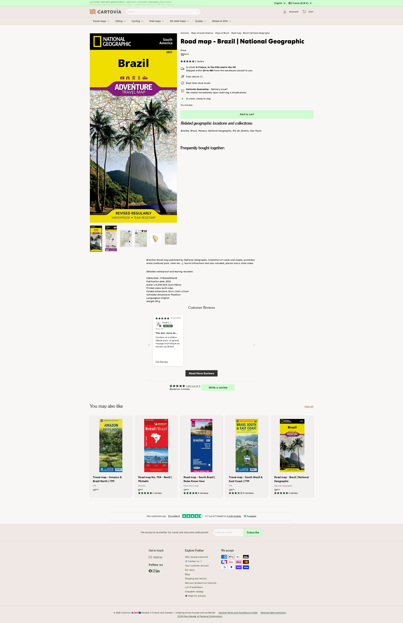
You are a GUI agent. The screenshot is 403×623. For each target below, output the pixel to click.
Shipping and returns (196, 578)
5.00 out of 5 (193, 386)
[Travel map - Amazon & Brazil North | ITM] (111, 455)
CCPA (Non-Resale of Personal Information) (199, 616)
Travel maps (100, 21)
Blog (187, 574)
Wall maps (155, 21)
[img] (162, 318)
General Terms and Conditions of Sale (238, 612)
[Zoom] (133, 128)
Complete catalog (194, 591)
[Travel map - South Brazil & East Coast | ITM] (247, 456)
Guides (199, 21)
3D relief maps (178, 21)
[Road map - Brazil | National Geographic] (247, 168)
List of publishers (194, 587)
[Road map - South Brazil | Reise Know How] (201, 456)
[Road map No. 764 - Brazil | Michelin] (156, 456)
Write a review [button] (218, 387)
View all (308, 406)
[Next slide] (254, 344)
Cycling (136, 21)
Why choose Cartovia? (196, 557)
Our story (190, 570)
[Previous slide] (148, 344)
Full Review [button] (162, 361)
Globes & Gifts (220, 21)
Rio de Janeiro (241, 130)
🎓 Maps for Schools (195, 596)
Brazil (193, 130)
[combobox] (280, 3)
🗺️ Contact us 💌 (193, 561)
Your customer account (197, 565)
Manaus (202, 130)
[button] (188, 61)
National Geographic (219, 130)
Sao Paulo (255, 130)
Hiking (119, 21)
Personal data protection (273, 612)
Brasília (185, 130)
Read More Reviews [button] (201, 373)
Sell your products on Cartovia (200, 583)
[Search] (198, 11)
